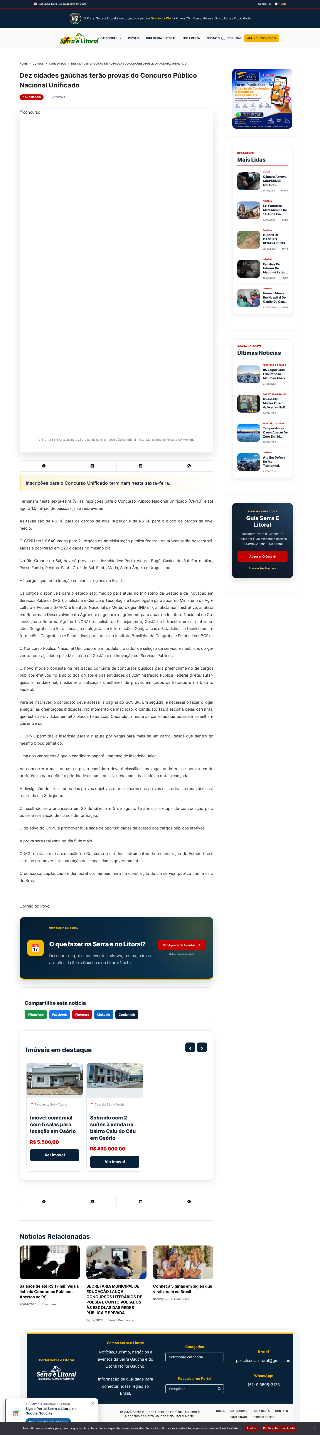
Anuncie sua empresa (262, 568)
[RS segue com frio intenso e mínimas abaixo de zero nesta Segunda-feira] (248, 374)
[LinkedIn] (141, 466)
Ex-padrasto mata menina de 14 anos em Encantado (275, 212)
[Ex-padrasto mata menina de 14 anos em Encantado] (248, 210)
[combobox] (190, 1388)
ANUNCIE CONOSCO (261, 38)
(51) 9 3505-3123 (264, 1384)
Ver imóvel (55, 1155)
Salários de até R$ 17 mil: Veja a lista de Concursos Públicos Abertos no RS (49, 1291)
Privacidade (239, 1417)
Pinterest (82, 1014)
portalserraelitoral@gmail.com (263, 1360)
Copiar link (127, 1014)
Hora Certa (191, 38)
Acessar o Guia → (262, 556)
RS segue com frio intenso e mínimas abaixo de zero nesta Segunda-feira (275, 378)
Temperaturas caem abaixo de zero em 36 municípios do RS (275, 436)
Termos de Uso (264, 1417)
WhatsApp (36, 1014)
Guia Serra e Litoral (161, 38)
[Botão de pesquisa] (219, 1389)
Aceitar (252, 1428)
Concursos (31, 97)
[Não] (314, 1428)
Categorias (108, 38)
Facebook (59, 1014)
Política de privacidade (279, 1428)
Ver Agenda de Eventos (182, 945)
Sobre (220, 1411)
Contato (213, 38)
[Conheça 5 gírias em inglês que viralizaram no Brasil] (183, 1263)
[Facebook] (44, 466)
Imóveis (133, 38)
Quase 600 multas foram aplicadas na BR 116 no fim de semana (275, 407)
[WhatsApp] (189, 466)
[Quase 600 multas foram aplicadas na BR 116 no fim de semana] (248, 404)
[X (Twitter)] (92, 466)
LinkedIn (103, 1014)
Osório (112, 1320)
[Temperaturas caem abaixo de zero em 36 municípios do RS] (248, 433)
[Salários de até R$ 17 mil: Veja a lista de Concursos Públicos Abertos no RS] (50, 1263)
